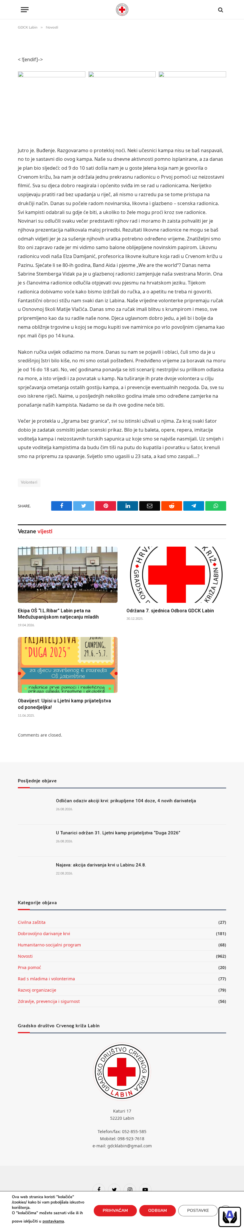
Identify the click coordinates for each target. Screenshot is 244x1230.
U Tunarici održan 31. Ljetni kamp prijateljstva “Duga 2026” (118, 833)
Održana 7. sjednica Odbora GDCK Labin (170, 611)
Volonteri (29, 483)
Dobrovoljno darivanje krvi (44, 933)
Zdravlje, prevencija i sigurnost (49, 1001)
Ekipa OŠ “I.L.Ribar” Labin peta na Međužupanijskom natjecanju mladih (58, 614)
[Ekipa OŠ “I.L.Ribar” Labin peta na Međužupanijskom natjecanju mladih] (68, 575)
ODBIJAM (157, 1210)
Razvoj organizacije (37, 990)
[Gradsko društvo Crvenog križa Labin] (122, 9)
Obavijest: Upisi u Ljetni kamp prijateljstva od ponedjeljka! (64, 704)
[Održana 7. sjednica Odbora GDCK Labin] (176, 575)
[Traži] (220, 9)
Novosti (25, 956)
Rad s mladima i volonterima (46, 979)
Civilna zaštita (32, 922)
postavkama (53, 1221)
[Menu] (25, 9)
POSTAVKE (198, 1210)
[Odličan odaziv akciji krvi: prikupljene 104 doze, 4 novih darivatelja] (34, 808)
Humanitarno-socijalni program (49, 945)
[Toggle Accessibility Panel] (229, 1217)
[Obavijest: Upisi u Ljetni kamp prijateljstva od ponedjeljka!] (68, 665)
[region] (229, 1217)
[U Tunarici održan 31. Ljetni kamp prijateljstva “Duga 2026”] (34, 840)
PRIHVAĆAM (115, 1210)
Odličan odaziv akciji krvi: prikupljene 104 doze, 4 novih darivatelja (126, 800)
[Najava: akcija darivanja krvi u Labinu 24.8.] (34, 872)
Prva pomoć (29, 967)
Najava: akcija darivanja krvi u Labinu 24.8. (101, 865)
